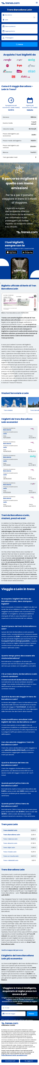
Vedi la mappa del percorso (12, 950)
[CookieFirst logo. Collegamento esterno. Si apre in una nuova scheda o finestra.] (9, 1023)
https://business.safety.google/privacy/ (14, 1055)
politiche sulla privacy (26, 1020)
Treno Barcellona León (11, 835)
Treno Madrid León (10, 830)
